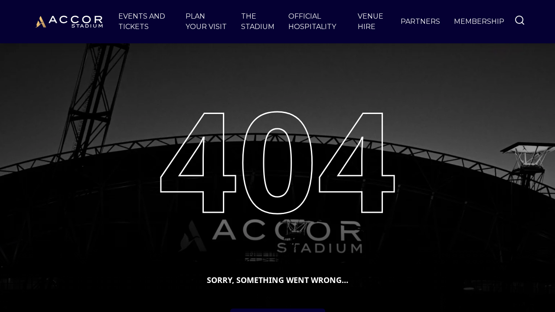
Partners (420, 21)
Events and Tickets (141, 21)
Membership (479, 21)
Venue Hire (370, 21)
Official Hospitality (312, 21)
